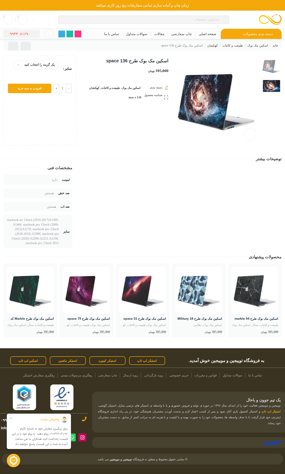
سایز (68, 68)
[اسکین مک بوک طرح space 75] (86, 290)
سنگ (255, 325)
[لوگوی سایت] (270, 19)
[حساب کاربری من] (49, 33)
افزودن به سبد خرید (30, 88)
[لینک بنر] (142, 5)
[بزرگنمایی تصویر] (250, 134)
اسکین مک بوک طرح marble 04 (256, 318)
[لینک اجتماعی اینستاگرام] (78, 34)
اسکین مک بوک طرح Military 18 (200, 318)
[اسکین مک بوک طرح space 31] (142, 290)
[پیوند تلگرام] (61, 34)
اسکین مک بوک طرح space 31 (144, 318)
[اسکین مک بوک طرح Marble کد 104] (30, 290)
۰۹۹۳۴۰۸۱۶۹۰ (19, 34)
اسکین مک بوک (257, 45)
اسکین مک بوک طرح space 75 (88, 318)
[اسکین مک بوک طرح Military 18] (198, 290)
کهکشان (212, 45)
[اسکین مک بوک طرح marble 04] (254, 290)
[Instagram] (82, 437)
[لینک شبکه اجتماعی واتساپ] (69, 34)
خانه (275, 45)
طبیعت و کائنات (232, 45)
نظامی (198, 325)
